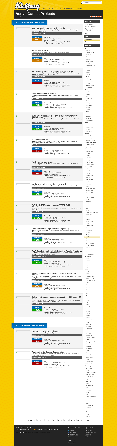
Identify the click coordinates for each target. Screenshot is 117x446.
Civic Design (89, 138)
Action (87, 168)
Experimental (89, 179)
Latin (87, 293)
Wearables (89, 399)
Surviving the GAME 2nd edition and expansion (52, 71)
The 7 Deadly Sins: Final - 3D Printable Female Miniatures (57, 251)
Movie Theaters (90, 188)
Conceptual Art (90, 52)
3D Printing (89, 368)
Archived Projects (90, 31)
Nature (88, 315)
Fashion (87, 149)
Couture (88, 155)
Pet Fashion (89, 162)
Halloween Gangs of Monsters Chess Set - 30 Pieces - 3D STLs (56, 298)
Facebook (73, 432)
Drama (88, 177)
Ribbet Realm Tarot (40, 50)
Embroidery (89, 98)
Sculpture (88, 70)
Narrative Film (90, 193)
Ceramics (88, 50)
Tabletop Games (41, 76)
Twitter (72, 430)
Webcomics (89, 87)
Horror (87, 186)
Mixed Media (89, 61)
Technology (88, 366)
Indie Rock (89, 287)
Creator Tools (72, 443)
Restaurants (89, 228)
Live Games (89, 241)
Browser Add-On (69, 8)
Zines (87, 359)
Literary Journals (90, 342)
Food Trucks (89, 225)
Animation (88, 171)
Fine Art (88, 313)
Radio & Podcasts (91, 352)
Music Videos (89, 190)
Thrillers (88, 203)
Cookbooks (89, 214)
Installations (89, 59)
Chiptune (88, 274)
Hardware (88, 383)
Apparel (88, 153)
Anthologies (89, 79)
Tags (86, 33)
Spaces (88, 129)
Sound (87, 392)
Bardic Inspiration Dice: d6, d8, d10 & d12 (50, 184)
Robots (88, 388)
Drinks (87, 217)
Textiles (88, 72)
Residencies (89, 127)
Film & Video (88, 166)
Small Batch (89, 230)
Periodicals (89, 348)
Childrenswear (90, 361)
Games (34, 33)
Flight (87, 379)
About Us (88, 434)
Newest (87, 41)
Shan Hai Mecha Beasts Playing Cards (48, 28)
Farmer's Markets (91, 221)
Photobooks (89, 320)
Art (85, 48)
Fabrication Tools (91, 377)
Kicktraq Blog (74, 434)
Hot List (58, 8)
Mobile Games (90, 243)
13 (71, 420)
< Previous (29, 420)
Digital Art (88, 54)
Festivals (88, 184)
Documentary (89, 175)
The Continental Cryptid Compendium (48, 352)
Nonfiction (88, 346)
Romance (88, 195)
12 (68, 420)
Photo (87, 263)
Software (88, 390)
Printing (88, 109)
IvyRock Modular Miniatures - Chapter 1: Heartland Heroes (54, 274)
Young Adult (89, 357)
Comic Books (89, 81)
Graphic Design (90, 140)
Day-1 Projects (89, 28)
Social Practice (89, 363)
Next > (88, 420)
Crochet (88, 94)
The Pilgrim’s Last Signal (42, 162)
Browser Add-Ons (90, 432)
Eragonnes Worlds (40, 140)
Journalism (88, 256)
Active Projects (89, 24)
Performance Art (90, 65)
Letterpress (89, 105)
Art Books (88, 333)
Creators (79, 8)
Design (87, 133)
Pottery (88, 107)
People (88, 317)
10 (61, 420)
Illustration (89, 57)
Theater (87, 403)
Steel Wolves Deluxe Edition (44, 94)
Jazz (87, 289)
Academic (88, 326)
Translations (89, 355)
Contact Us (88, 430)
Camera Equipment (91, 372)
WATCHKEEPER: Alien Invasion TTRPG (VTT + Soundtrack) (52, 205)
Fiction (87, 339)
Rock (87, 304)
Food (86, 208)
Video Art (88, 74)
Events (88, 83)
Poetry (87, 350)
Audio (87, 258)
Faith (87, 282)
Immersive (89, 409)
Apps (87, 370)
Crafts (86, 89)
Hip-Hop (88, 285)
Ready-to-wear (90, 164)
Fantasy (88, 260)
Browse (51, 8)
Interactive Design (91, 142)
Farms (87, 223)
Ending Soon (88, 39)
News (44, 8)
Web (87, 401)
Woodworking (90, 120)
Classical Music (90, 276)
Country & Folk (90, 278)
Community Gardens (92, 212)
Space (87, 394)
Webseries (89, 206)
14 (74, 420)
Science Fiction (90, 197)
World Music (89, 306)
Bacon (87, 210)
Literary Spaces (90, 344)
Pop (87, 298)
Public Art (88, 68)
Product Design (90, 144)
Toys (87, 252)
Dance (86, 122)
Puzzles (88, 247)
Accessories (89, 151)
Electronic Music (90, 280)
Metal (87, 296)
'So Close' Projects (90, 26)
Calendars (89, 335)
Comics (87, 76)
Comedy (88, 173)
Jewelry (88, 160)
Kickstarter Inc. (33, 429)
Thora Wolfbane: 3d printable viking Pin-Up (50, 229)
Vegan (87, 234)
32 (81, 420)
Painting (88, 63)
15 (78, 420)
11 (64, 420)
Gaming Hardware (42, 188)
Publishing (88, 324)
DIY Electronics (90, 374)
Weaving (88, 118)
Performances (90, 125)
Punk (87, 300)
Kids (87, 291)
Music (86, 269)
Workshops (89, 131)
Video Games (41, 145)
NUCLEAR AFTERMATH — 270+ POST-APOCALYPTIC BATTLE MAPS (55, 116)
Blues (87, 271)
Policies (87, 437)
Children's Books (90, 337)
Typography (89, 146)
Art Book (88, 331)
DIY (87, 96)
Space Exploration (91, 396)
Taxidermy (89, 116)
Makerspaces (89, 385)
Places (87, 322)
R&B (87, 302)
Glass (87, 100)
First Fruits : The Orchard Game (46, 331)
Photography (88, 309)
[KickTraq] (27, 6)
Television (88, 201)
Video (87, 267)
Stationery (88, 114)
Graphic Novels (90, 85)
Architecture (89, 136)
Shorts (87, 199)
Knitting (88, 103)
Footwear (88, 157)
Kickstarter (73, 437)
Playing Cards (41, 33)
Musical (88, 412)
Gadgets (88, 381)
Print (87, 265)
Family (87, 182)
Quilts (87, 111)
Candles (88, 92)
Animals (88, 311)
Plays (87, 414)
